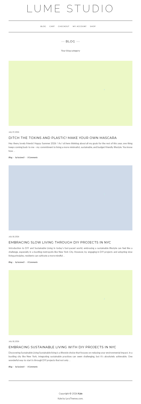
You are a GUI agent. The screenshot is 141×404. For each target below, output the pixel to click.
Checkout (63, 26)
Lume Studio (70, 9)
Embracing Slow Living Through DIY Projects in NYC (60, 242)
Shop (93, 26)
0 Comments (32, 157)
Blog (43, 26)
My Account (79, 26)
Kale (80, 393)
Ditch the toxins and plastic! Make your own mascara (63, 138)
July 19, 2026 (14, 132)
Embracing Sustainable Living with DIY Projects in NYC (62, 347)
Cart (52, 26)
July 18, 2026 (14, 236)
